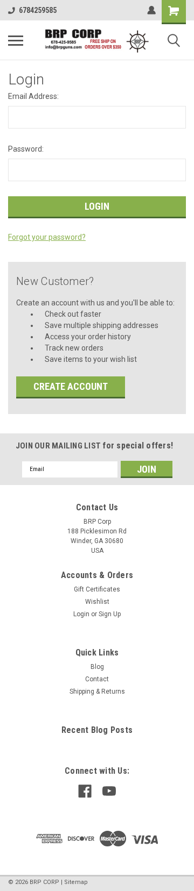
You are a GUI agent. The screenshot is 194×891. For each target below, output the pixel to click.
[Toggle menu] (15, 40)
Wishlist (97, 601)
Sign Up (110, 614)
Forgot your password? (47, 237)
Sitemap (76, 882)
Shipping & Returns (97, 691)
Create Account (70, 386)
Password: (26, 149)
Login (81, 614)
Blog (97, 667)
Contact (97, 679)
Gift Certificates (97, 589)
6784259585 (38, 10)
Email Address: (33, 96)
